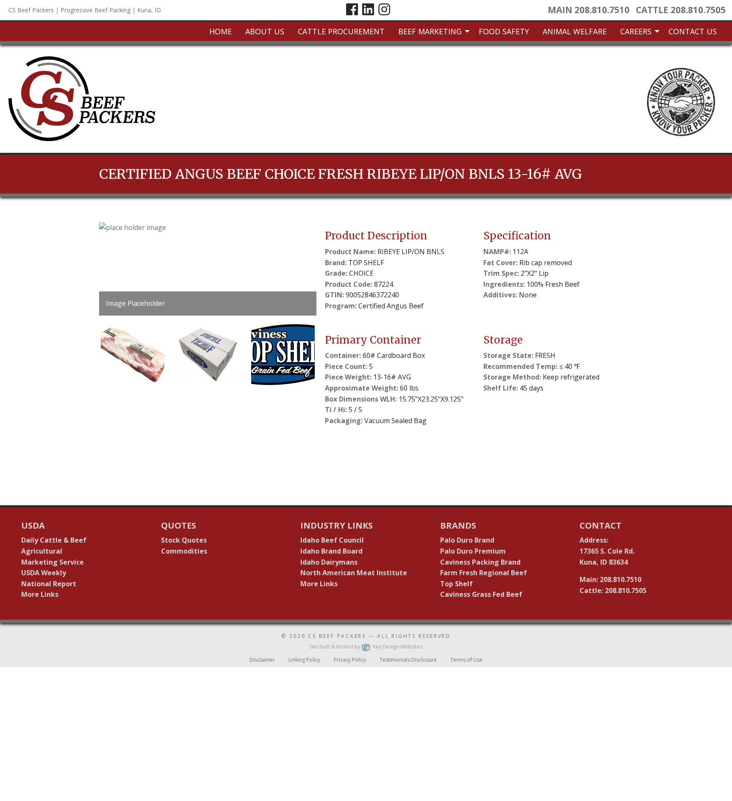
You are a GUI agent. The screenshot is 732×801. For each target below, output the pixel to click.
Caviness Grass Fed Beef (481, 594)
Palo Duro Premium (473, 551)
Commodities (184, 551)
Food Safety (504, 31)
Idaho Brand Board (331, 551)
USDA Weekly (43, 572)
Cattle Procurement (341, 31)
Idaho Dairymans (329, 562)
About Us (264, 31)
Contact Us (692, 31)
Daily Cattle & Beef (53, 540)
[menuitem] (220, 32)
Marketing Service (52, 562)
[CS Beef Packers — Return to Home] (82, 98)
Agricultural (41, 551)
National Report (48, 583)
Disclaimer (262, 659)
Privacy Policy (350, 659)
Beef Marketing (430, 31)
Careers (636, 31)
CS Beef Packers (337, 636)
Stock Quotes (184, 540)
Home (220, 31)
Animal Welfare (575, 31)
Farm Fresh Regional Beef (483, 572)
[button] (132, 354)
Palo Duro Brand (467, 540)
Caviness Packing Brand (480, 562)
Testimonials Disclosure (408, 659)
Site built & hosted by (366, 646)
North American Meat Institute (353, 572)
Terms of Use (466, 659)
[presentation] (207, 269)
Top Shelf (456, 583)
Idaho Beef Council (332, 540)
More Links (39, 594)
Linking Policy (304, 659)
